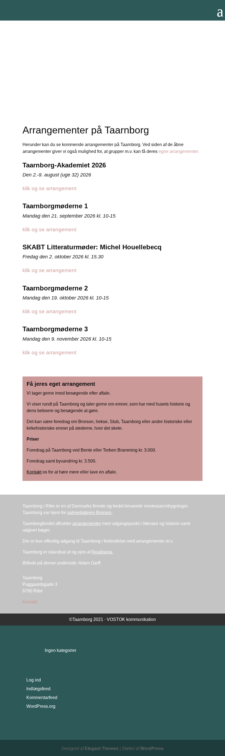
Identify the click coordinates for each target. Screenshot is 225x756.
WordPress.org (40, 706)
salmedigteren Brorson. (90, 512)
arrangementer (86, 523)
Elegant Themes (102, 748)
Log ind (33, 680)
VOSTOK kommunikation (131, 619)
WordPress (152, 748)
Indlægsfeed (38, 688)
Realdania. (102, 552)
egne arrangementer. (179, 151)
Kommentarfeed (41, 697)
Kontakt (34, 472)
